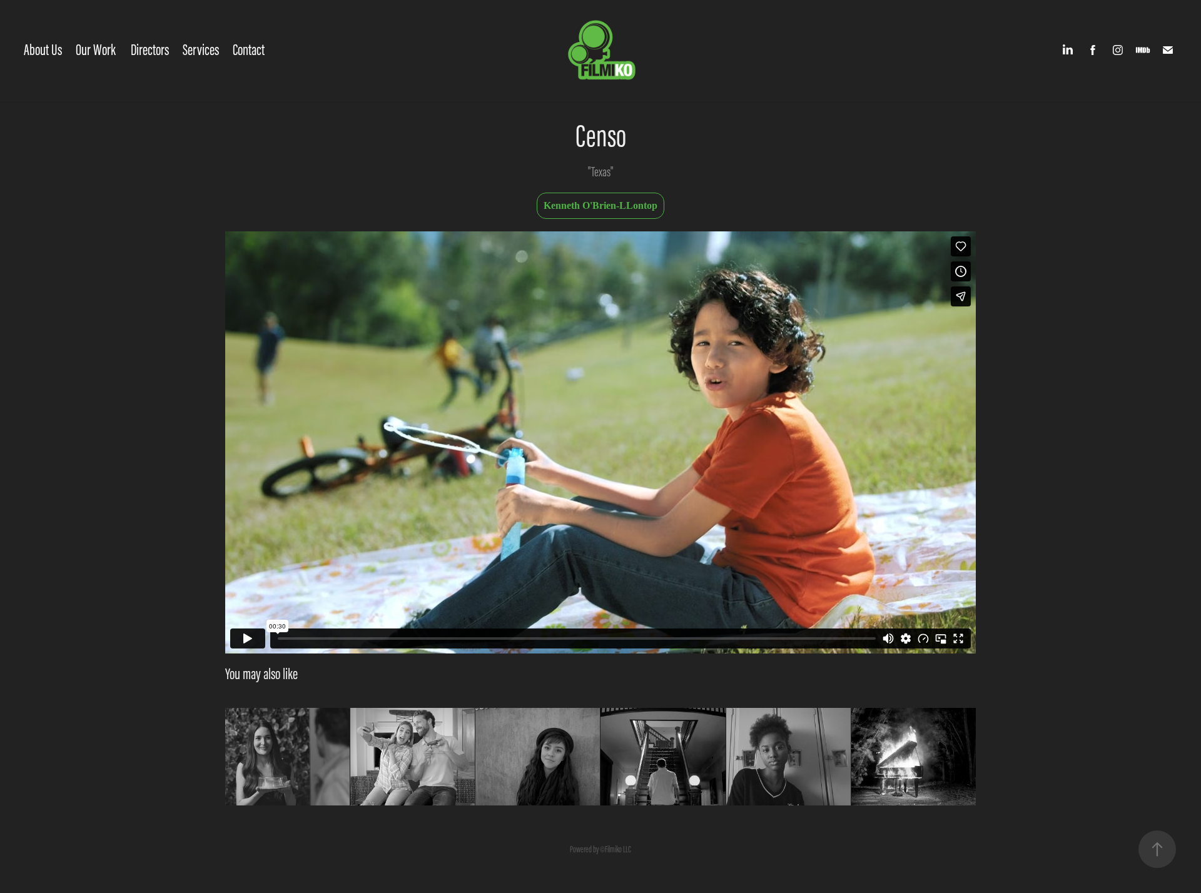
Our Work (96, 49)
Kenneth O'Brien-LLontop (600, 205)
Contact (249, 49)
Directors (150, 49)
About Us (43, 49)
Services (201, 49)
